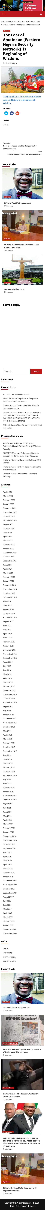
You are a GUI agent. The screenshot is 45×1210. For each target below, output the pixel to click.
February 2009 (9, 921)
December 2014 (9, 718)
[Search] (41, 14)
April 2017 (7, 633)
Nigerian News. (8, 1088)
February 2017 (9, 642)
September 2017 (10, 617)
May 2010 (7, 860)
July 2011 (7, 808)
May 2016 (7, 674)
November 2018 (10, 589)
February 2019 (9, 577)
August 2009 (8, 897)
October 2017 (9, 613)
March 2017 (8, 638)
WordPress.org (9, 961)
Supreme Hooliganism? (14, 289)
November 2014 (10, 723)
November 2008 (10, 933)
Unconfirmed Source (10, 1043)
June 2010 (7, 856)
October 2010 (9, 844)
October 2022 (9, 516)
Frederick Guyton (10, 460)
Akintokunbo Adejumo (12, 443)
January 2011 (8, 832)
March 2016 (8, 682)
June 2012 (7, 783)
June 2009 (7, 905)
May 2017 (7, 629)
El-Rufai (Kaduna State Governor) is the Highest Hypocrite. (22, 426)
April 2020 (7, 536)
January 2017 (8, 646)
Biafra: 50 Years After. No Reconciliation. (24, 153)
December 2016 (9, 650)
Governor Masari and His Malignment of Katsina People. (20, 146)
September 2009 (10, 893)
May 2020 (7, 532)
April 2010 (7, 864)
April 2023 (7, 492)
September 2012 (10, 775)
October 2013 (9, 747)
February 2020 (9, 544)
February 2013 (9, 767)
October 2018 (9, 593)
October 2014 (9, 727)
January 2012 (8, 791)
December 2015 (9, 690)
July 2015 (7, 710)
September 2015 (10, 702)
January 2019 (8, 581)
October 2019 (9, 557)
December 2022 (9, 508)
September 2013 (10, 751)
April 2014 (7, 735)
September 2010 (10, 848)
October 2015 (9, 698)
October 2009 (9, 889)
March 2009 (8, 917)
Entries (7, 953)
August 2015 (8, 706)
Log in (5, 948)
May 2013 (7, 759)
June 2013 (7, 755)
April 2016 (7, 678)
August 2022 (8, 524)
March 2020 (8, 540)
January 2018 (8, 609)
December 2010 (9, 836)
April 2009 (7, 913)
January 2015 (8, 714)
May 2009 (7, 909)
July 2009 (7, 901)
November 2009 (10, 885)
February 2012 (9, 787)
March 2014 (8, 739)
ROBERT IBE (8, 453)
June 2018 (7, 601)
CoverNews (15, 1206)
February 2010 (9, 872)
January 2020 (8, 548)
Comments (9, 957)
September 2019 (10, 561)
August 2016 (8, 662)
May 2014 (7, 731)
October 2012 (9, 771)
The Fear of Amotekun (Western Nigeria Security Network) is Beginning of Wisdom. (22, 99)
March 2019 (8, 573)
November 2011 (10, 795)
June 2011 (7, 812)
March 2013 (8, 763)
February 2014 (9, 743)
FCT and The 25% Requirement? (18, 203)
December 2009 (9, 880)
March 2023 (8, 496)
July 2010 (7, 852)
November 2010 (10, 840)
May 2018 (7, 605)
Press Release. (8, 1132)
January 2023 (8, 504)
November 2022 (10, 512)
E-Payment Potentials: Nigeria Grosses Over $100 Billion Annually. (22, 446)
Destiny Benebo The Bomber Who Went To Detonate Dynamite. (21, 406)
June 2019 (7, 565)
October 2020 (9, 528)
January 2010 (8, 876)
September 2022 (10, 520)
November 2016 (10, 654)
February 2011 (9, 828)
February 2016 (9, 686)
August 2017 (8, 621)
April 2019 (7, 569)
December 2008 (9, 929)
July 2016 (7, 666)
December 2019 (9, 552)
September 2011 (10, 799)
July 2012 (7, 779)
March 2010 (8, 868)
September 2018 (10, 597)
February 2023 (9, 500)
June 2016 (7, 670)
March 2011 (8, 824)
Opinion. (7, 31)
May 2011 (7, 816)
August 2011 (8, 804)
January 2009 (8, 925)
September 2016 (10, 658)
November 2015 (10, 694)
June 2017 (7, 625)
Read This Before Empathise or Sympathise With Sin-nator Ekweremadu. (20, 399)
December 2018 (9, 585)
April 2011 (7, 820)
